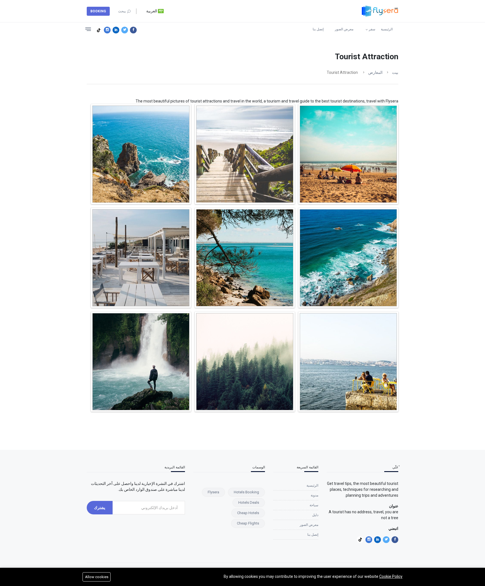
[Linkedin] (116, 30)
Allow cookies (96, 577)
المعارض (375, 72)
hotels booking (246, 492)
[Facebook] (133, 30)
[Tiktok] (98, 30)
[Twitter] (124, 30)
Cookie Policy (390, 576)
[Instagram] (107, 30)
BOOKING (98, 11)
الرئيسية (387, 29)
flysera (213, 492)
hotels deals (248, 502)
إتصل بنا (318, 29)
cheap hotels (248, 513)
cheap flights (248, 523)
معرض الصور (344, 29)
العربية (152, 11)
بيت (395, 72)
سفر (372, 29)
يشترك (99, 507)
